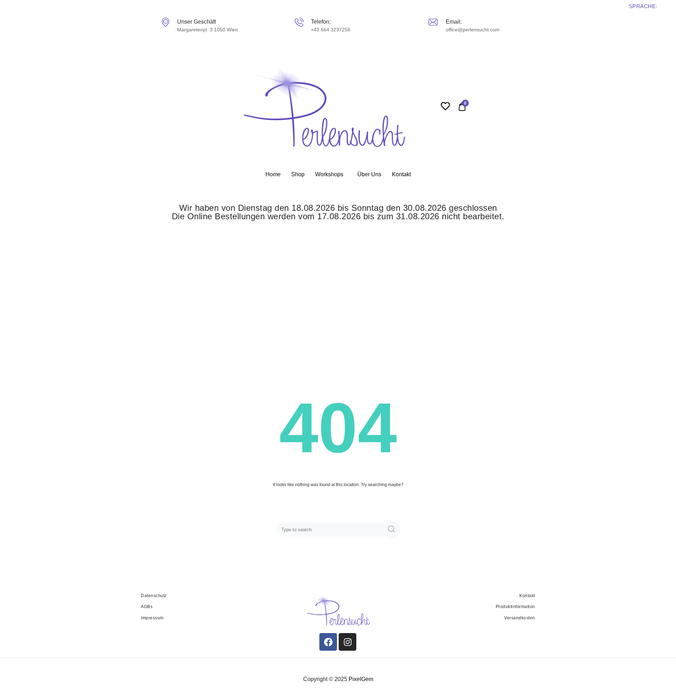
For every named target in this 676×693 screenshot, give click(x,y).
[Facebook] (328, 642)
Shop (298, 174)
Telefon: (320, 22)
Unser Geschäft (196, 22)
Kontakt (401, 174)
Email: (453, 22)
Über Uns (369, 174)
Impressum (152, 618)
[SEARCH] (394, 530)
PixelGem (361, 679)
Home (273, 174)
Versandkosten (519, 618)
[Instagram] (347, 642)
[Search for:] (332, 529)
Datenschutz (154, 596)
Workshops (329, 174)
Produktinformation (515, 607)
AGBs (146, 607)
